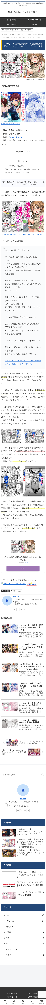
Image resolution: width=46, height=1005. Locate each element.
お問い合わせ (12, 997)
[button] (42, 774)
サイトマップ (12, 993)
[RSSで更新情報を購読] (24, 609)
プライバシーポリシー (34, 993)
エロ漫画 (6, 591)
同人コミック (17, 591)
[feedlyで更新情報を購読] (21, 609)
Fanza (11, 137)
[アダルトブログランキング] (13, 584)
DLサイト (20, 137)
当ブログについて (34, 997)
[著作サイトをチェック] (14, 609)
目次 (20, 161)
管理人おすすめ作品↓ (17, 166)
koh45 (16, 596)
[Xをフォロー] (17, 609)
